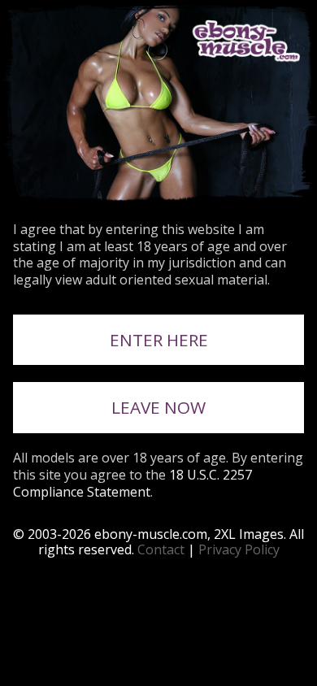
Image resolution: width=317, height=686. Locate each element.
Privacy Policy (239, 549)
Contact (161, 549)
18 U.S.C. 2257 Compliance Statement (132, 483)
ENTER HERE (159, 339)
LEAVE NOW (158, 407)
